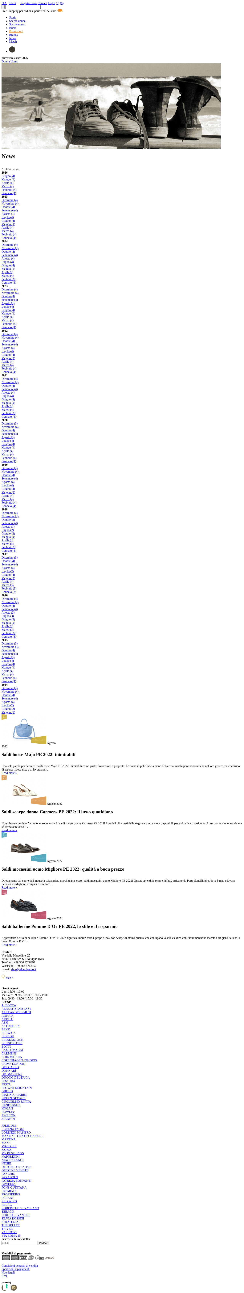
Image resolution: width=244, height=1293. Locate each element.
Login (51, 3)
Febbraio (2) (9, 633)
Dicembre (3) (10, 423)
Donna (6, 61)
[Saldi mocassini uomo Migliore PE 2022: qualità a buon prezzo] (24, 861)
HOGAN (7, 1108)
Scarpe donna (17, 21)
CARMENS (9, 1053)
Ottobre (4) (8, 207)
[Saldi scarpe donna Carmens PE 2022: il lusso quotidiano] (24, 803)
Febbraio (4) (9, 189)
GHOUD (7, 1091)
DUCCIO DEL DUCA (16, 1077)
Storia (12, 17)
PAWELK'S (9, 1184)
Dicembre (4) (10, 200)
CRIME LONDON (13, 1063)
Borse (12, 27)
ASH (5, 1022)
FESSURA (8, 1081)
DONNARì (9, 1070)
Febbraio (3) (9, 547)
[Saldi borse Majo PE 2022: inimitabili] (24, 743)
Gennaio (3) (9, 592)
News (12, 38)
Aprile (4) (7, 182)
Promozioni (16, 31)
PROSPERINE (11, 1194)
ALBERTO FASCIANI (16, 1008)
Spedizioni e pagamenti (16, 1269)
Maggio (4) (8, 179)
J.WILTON (8, 1115)
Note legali (8, 1272)
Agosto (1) (8, 526)
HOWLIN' (8, 1111)
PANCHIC (8, 1173)
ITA (4, 3)
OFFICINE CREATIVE (16, 1166)
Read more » (9, 773)
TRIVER (7, 1228)
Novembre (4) (10, 203)
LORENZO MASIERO (16, 1132)
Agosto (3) (8, 213)
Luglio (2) (8, 530)
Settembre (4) (10, 210)
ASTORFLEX (11, 1026)
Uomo (14, 61)
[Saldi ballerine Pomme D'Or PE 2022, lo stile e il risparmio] (24, 918)
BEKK (6, 1029)
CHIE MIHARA (12, 1056)
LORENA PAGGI (13, 1129)
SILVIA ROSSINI (13, 1218)
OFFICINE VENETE (15, 1170)
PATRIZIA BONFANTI (16, 1180)
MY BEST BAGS (13, 1153)
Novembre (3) (10, 647)
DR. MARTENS (12, 1074)
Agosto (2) (8, 612)
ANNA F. (8, 1015)
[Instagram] (14, 1289)
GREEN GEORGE (14, 1098)
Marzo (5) (8, 585)
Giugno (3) (8, 619)
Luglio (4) (8, 217)
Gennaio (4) (9, 193)
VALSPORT (9, 1232)
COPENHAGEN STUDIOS (19, 1060)
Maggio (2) (8, 712)
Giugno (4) (8, 176)
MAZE (6, 1142)
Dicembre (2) (10, 512)
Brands (13, 34)
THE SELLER (11, 1225)
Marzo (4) (8, 186)
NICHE (6, 1163)
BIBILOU (8, 1036)
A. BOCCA (9, 1005)
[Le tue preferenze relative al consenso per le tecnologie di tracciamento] (6, 1286)
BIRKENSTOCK (12, 1039)
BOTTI (6, 1046)
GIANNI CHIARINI (14, 1094)
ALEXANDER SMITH (16, 1012)
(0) (57, 3)
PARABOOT (10, 1177)
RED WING (9, 1201)
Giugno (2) (8, 533)
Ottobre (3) (8, 519)
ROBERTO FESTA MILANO (20, 1208)
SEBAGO (8, 1211)
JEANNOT (9, 1118)
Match (13, 41)
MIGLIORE (9, 1146)
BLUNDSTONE (12, 1043)
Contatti (42, 3)
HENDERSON (11, 1105)
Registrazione (28, 3)
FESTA (6, 1084)
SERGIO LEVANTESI (16, 1215)
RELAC (7, 1204)
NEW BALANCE (13, 1160)
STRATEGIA (10, 1221)
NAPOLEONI (10, 1156)
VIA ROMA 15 (11, 1235)
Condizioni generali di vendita (20, 1265)
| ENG (12, 3)
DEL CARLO (10, 1067)
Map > (9, 977)
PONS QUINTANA (14, 1187)
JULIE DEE (9, 1125)
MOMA (6, 1149)
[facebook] (12, 51)
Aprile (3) (7, 626)
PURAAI (7, 1197)
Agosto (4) (8, 258)
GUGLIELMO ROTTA (16, 1101)
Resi (4, 1276)
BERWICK (9, 1032)
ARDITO (7, 1019)
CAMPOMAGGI (12, 1050)
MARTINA (9, 1139)
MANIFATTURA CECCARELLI (22, 1136)
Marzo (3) (8, 629)
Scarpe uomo (17, 24)
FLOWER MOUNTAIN (17, 1087)
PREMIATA (9, 1191)
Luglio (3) (8, 616)
